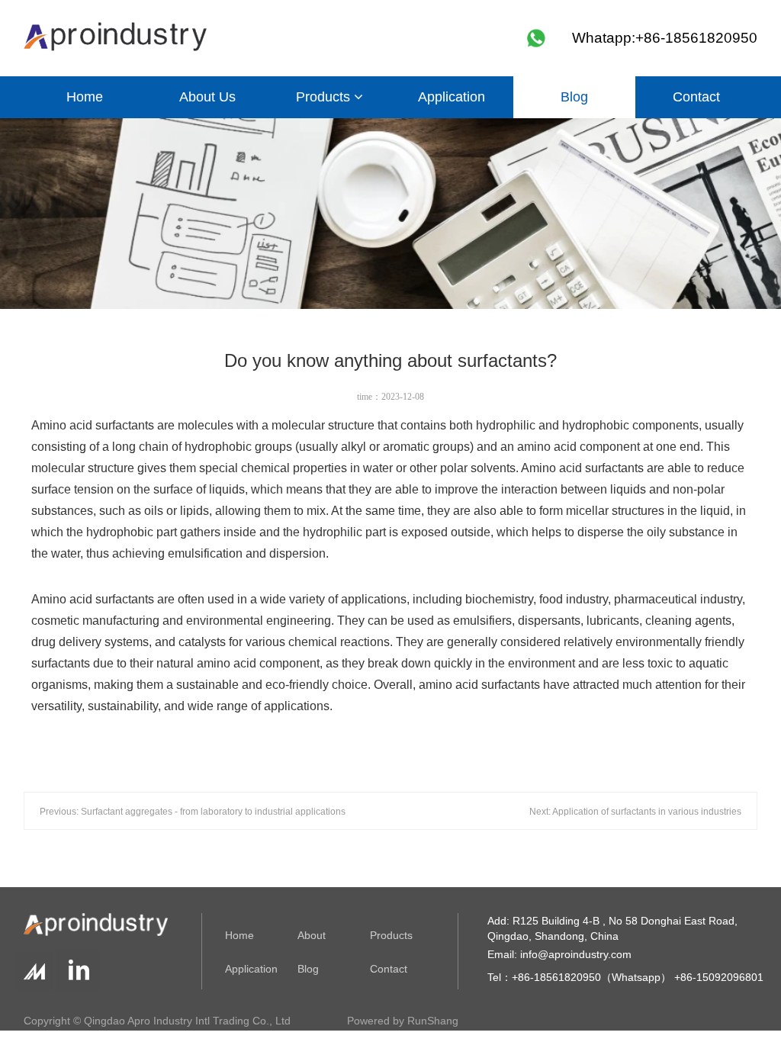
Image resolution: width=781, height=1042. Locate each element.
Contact (696, 97)
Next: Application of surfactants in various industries (635, 811)
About (311, 935)
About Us (207, 97)
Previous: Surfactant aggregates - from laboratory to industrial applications (193, 811)
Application (451, 97)
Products (325, 97)
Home (84, 97)
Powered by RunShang (402, 1021)
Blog (574, 97)
